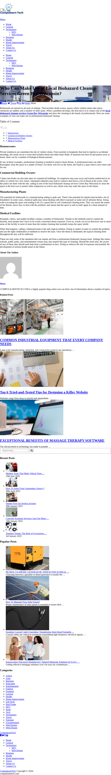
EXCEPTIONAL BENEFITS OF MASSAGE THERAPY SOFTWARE (52, 440)
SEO (14, 32)
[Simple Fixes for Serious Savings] (11, 501)
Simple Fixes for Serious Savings (21, 503)
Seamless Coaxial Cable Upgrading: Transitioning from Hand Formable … (40, 632)
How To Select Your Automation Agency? (25, 488)
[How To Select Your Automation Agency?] (11, 486)
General (9, 27)
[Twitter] (3, 735)
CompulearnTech (8, 732)
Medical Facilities (15, 141)
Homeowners (13, 133)
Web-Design (11, 728)
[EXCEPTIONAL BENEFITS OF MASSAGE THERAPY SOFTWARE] (55, 418)
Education (10, 683)
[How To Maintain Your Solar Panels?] (27, 599)
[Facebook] (1, 735)
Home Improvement (15, 42)
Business (10, 37)
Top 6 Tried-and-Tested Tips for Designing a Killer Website (44, 392)
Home (8, 24)
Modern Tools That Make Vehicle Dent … (25, 473)
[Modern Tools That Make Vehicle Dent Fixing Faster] (11, 471)
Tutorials (10, 720)
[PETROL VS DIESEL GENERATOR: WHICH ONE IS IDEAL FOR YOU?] (27, 569)
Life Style (10, 702)
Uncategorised (12, 722)
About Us (10, 47)
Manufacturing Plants (16, 138)
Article (9, 676)
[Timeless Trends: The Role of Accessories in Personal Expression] (11, 531)
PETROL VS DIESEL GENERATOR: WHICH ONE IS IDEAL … (37, 572)
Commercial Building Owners (20, 135)
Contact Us (11, 50)
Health (9, 40)
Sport (8, 709)
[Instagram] (5, 735)
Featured (10, 691)
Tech (8, 712)
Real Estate (11, 704)
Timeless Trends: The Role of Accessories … (26, 533)
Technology (11, 29)
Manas (3, 100)
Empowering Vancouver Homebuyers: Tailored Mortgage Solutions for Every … (43, 662)
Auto (8, 678)
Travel (9, 45)
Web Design (17, 34)
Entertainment (12, 686)
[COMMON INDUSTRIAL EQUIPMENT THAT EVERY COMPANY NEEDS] (55, 317)
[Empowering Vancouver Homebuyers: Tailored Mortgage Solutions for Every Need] (27, 659)
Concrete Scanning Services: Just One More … (27, 518)
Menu (2, 19)
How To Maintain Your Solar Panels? (23, 602)
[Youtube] (7, 735)
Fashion (9, 689)
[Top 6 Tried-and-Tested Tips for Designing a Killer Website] (55, 369)
